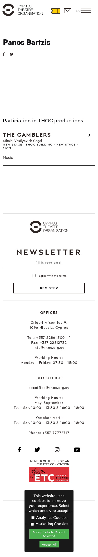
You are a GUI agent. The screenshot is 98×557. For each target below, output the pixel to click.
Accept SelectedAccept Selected (49, 534)
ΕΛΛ (78, 10)
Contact (68, 10)
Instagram (57, 449)
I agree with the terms (52, 275)
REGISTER (49, 288)
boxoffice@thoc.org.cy (49, 387)
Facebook (19, 449)
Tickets (56, 10)
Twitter (13, 54)
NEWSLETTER (49, 252)
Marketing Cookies (51, 523)
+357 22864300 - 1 (53, 337)
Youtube (77, 449)
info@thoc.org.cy (49, 347)
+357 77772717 (55, 433)
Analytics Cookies (51, 517)
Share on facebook (6, 54)
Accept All (49, 544)
